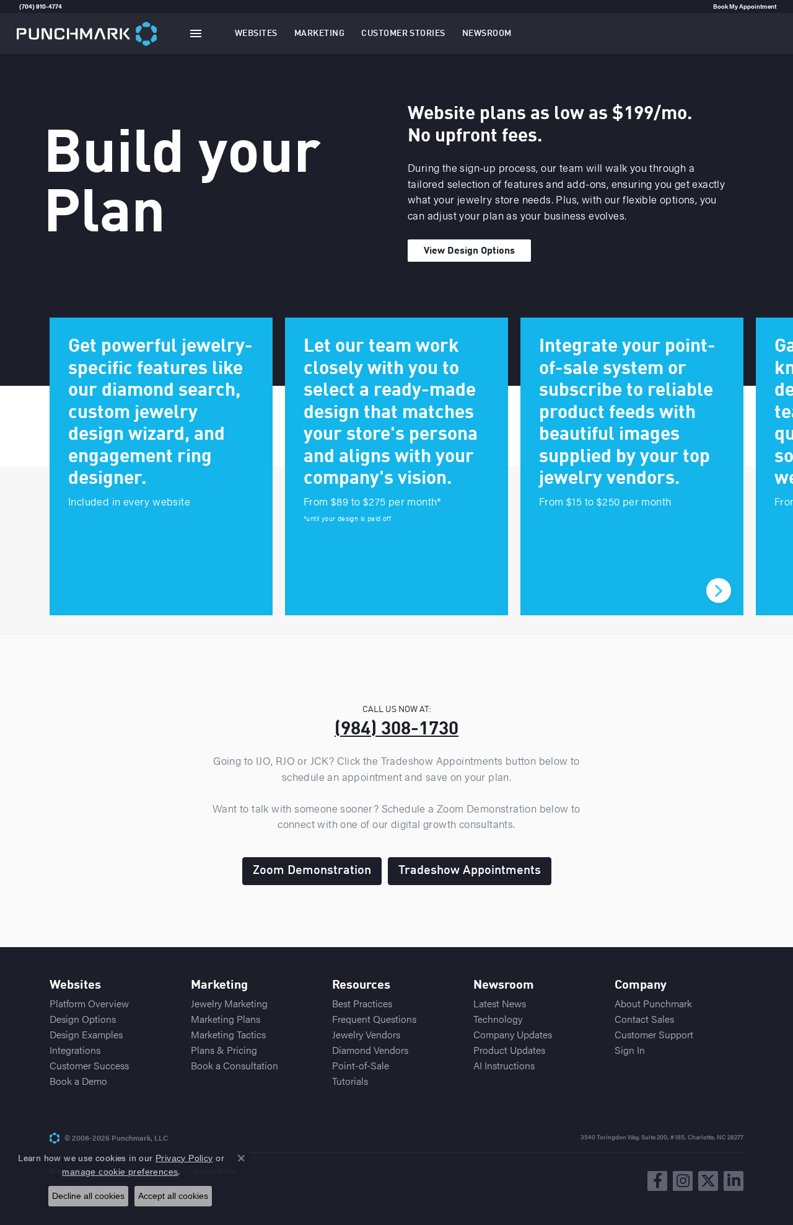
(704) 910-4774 (40, 6)
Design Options (83, 1019)
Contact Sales (644, 1019)
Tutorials (350, 1081)
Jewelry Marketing (229, 1003)
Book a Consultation (234, 1065)
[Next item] (718, 590)
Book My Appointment (744, 6)
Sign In (630, 1050)
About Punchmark (653, 1003)
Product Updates (509, 1050)
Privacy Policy (184, 1158)
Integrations (75, 1050)
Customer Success (89, 1065)
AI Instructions (504, 1065)
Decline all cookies (88, 1196)
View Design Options (469, 251)
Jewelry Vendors (366, 1034)
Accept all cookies (173, 1196)
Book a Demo (78, 1081)
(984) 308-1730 (396, 729)
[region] (396, 466)
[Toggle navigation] (195, 33)
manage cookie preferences (120, 1172)
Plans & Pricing (224, 1050)
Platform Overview (89, 1003)
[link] (18, 6)
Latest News (499, 1003)
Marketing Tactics (228, 1034)
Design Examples (86, 1034)
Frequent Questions (374, 1019)
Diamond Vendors (370, 1050)
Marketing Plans (225, 1019)
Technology (497, 1019)
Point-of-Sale (360, 1065)
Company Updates (512, 1034)
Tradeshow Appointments (469, 871)
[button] (256, 33)
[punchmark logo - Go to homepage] (86, 33)
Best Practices (362, 1003)
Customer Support (654, 1034)
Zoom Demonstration (312, 871)
